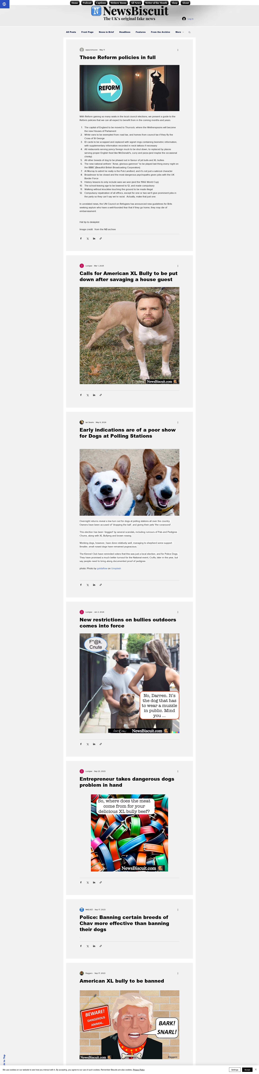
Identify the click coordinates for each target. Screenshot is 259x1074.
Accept (247, 1069)
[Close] (255, 1070)
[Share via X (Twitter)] (87, 238)
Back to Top (4, 1062)
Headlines (124, 32)
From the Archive (160, 32)
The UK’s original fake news (129, 18)
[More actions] (177, 49)
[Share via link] (100, 238)
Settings (234, 1069)
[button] (189, 32)
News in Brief (106, 32)
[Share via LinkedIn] (94, 238)
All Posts (71, 32)
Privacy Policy (139, 1069)
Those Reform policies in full (118, 57)
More (178, 32)
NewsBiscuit (135, 10)
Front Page (87, 32)
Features (141, 32)
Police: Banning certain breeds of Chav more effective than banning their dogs (124, 923)
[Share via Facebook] (81, 238)
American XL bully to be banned (122, 981)
